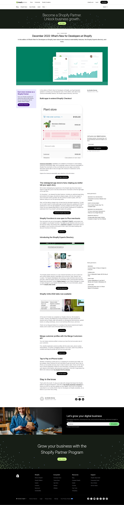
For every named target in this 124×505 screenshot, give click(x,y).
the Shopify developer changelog (72, 384)
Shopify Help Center (49, 284)
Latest (38, 7)
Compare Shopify (76, 480)
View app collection (62, 177)
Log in (96, 2)
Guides (73, 483)
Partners (55, 485)
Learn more (62, 353)
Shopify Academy (46, 2)
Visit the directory (62, 288)
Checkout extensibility (46, 163)
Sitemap (56, 498)
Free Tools (74, 488)
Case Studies (32, 7)
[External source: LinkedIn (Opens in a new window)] (83, 399)
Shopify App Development (93, 203)
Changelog (74, 490)
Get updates (97, 148)
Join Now (104, 2)
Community (37, 2)
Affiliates (55, 488)
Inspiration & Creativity (93, 215)
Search (104, 7)
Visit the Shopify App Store (62, 212)
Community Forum (95, 480)
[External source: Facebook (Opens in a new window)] (76, 399)
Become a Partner (23, 104)
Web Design (90, 266)
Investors (37, 485)
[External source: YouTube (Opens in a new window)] (94, 499)
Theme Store (56, 480)
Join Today (62, 23)
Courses (74, 485)
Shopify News (24, 7)
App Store (55, 483)
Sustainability (38, 490)
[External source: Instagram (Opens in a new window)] (97, 499)
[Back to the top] (17, 475)
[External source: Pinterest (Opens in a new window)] (107, 499)
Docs (31, 2)
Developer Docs (57, 477)
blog (58, 33)
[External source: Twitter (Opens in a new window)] (79, 399)
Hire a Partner (94, 483)
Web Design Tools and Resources (95, 196)
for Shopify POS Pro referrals (62, 369)
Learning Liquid (91, 272)
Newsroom (37, 488)
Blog (17, 7)
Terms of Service (33, 498)
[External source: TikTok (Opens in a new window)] (101, 499)
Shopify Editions (38, 480)
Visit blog (62, 330)
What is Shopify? (39, 477)
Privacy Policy (48, 498)
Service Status (94, 485)
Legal (41, 498)
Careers (36, 483)
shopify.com (90, 2)
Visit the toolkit (62, 373)
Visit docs (62, 231)
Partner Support (61, 281)
